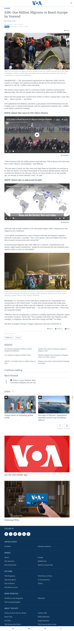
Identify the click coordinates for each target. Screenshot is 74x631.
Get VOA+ (7, 621)
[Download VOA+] (37, 499)
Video (7, 391)
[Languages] (45, 628)
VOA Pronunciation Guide (47, 624)
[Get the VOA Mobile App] (37, 454)
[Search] (61, 628)
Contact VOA (42, 613)
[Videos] (29, 628)
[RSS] (24, 534)
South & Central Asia (45, 565)
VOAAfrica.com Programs (13, 598)
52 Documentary (44, 580)
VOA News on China (45, 576)
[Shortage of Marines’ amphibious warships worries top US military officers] (54, 404)
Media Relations (44, 617)
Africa (6, 557)
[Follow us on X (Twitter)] (11, 534)
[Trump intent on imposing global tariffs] (20, 404)
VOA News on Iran (11, 587)
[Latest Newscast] (13, 628)
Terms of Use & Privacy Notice (15, 613)
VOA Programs (9, 576)
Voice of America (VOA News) (18, 122)
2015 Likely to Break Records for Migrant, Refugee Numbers (29, 119)
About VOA (8, 617)
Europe (7, 8)
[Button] (67, 30)
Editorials (41, 598)
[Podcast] (28, 534)
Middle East (42, 561)
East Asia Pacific (10, 565)
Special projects (10, 580)
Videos (40, 584)
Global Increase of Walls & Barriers (19, 187)
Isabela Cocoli (11, 21)
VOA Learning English (12, 602)
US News (7, 546)
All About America (44, 546)
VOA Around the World (12, 624)
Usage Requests (43, 621)
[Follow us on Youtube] (15, 534)
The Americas (9, 561)
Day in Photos (9, 584)
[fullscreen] (68, 151)
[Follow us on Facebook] (6, 534)
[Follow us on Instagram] (19, 534)
